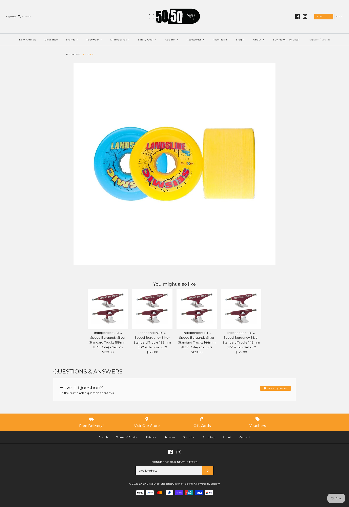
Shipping (208, 437)
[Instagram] (305, 16)
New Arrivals (27, 39)
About (258, 39)
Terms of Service (127, 437)
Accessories (195, 39)
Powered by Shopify (208, 483)
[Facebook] (297, 16)
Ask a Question (277, 388)
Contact (244, 437)
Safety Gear (147, 39)
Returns (169, 437)
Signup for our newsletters (174, 462)
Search (103, 437)
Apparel (171, 39)
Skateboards (120, 39)
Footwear (94, 39)
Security (188, 437)
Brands (72, 39)
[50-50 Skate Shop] (174, 6)
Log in (326, 39)
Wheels (88, 54)
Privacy (151, 437)
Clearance (51, 39)
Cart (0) (323, 16)
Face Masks (220, 39)
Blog (240, 39)
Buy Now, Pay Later (286, 39)
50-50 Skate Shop (149, 483)
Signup (11, 16)
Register (313, 39)
